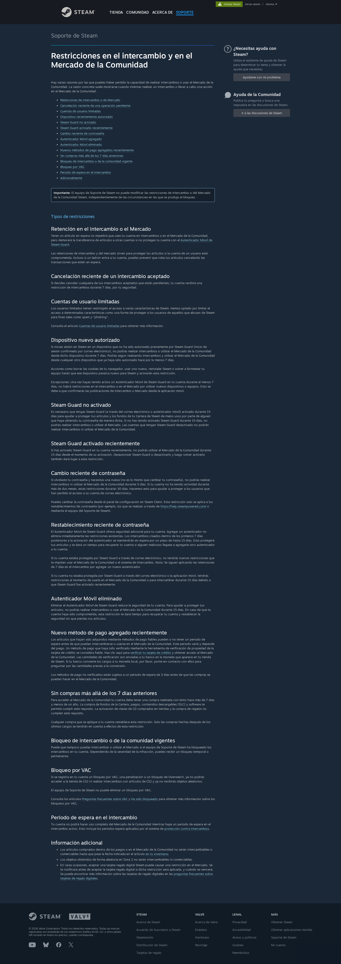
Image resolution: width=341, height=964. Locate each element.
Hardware (202, 937)
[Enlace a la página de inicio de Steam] (78, 16)
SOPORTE (185, 12)
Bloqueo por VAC (72, 167)
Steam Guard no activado (78, 122)
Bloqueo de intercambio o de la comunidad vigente (96, 161)
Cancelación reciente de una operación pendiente (95, 105)
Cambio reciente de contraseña (82, 133)
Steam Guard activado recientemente (86, 128)
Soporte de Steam (74, 35)
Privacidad (239, 922)
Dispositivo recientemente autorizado (86, 116)
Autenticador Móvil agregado (81, 139)
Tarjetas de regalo (148, 952)
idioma (270, 4)
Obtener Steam (281, 922)
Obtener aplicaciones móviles (291, 930)
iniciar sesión (252, 4)
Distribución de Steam (151, 945)
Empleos (201, 930)
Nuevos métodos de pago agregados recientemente (97, 150)
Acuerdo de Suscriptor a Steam (158, 930)
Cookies (237, 945)
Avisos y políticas (244, 937)
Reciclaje (201, 945)
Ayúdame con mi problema (261, 77)
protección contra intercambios (186, 828)
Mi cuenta (278, 945)
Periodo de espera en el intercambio (85, 172)
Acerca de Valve (206, 922)
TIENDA (116, 12)
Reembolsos (240, 952)
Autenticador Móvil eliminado (81, 144)
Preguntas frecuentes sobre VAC (105, 799)
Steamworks (144, 937)
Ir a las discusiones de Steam (262, 113)
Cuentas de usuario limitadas (80, 111)
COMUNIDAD (137, 12)
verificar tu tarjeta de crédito (150, 652)
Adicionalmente (71, 178)
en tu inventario (157, 854)
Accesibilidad (241, 930)
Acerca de (162, 12)
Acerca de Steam (148, 922)
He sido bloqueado (144, 799)
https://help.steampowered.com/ (183, 506)
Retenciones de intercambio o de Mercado (90, 100)
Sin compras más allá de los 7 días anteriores (91, 155)
